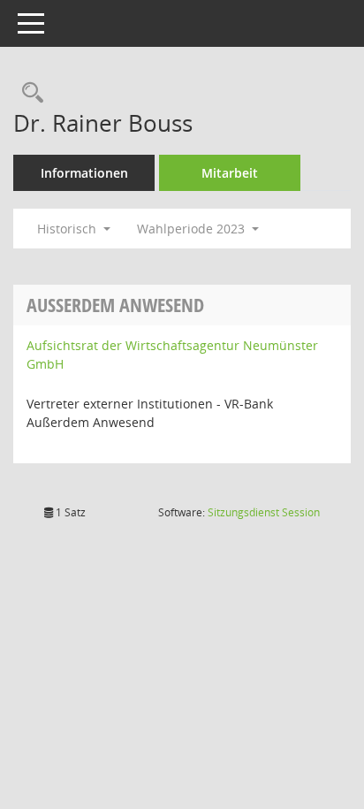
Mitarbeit (229, 172)
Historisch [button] (68, 228)
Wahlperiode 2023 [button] (192, 228)
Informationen (84, 172)
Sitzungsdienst (264, 512)
